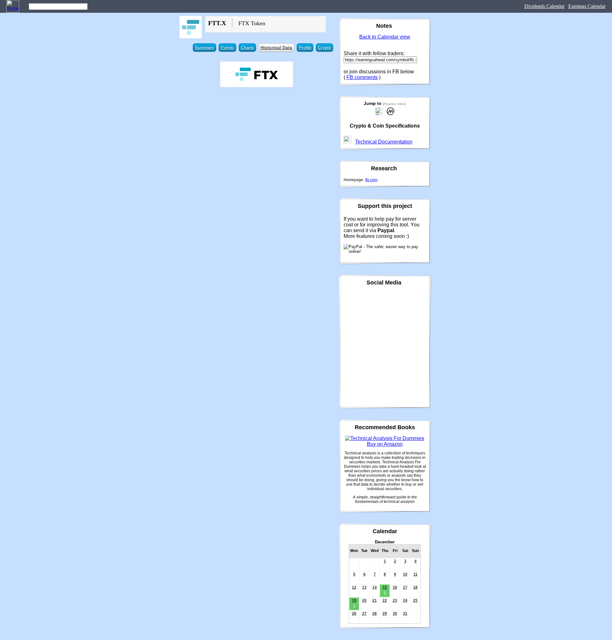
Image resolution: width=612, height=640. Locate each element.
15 (384, 587)
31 (405, 613)
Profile (305, 47)
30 (395, 613)
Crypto (324, 47)
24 (405, 600)
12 (354, 587)
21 (374, 600)
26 (354, 613)
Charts (247, 47)
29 (384, 613)
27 (364, 613)
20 (364, 600)
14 (374, 587)
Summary (204, 47)
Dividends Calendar (544, 6)
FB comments (362, 77)
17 (405, 587)
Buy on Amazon (385, 444)
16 (395, 587)
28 (374, 613)
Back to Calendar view (384, 37)
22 (384, 600)
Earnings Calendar (587, 6)
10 (405, 574)
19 (354, 600)
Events (227, 47)
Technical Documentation (383, 141)
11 (415, 574)
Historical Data (276, 47)
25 (415, 600)
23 (395, 600)
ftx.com (371, 180)
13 (364, 587)
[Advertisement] (256, 136)
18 (415, 587)
